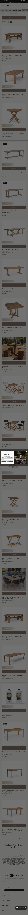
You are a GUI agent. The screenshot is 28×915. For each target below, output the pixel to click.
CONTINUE (7, 461)
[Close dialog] (26, 451)
